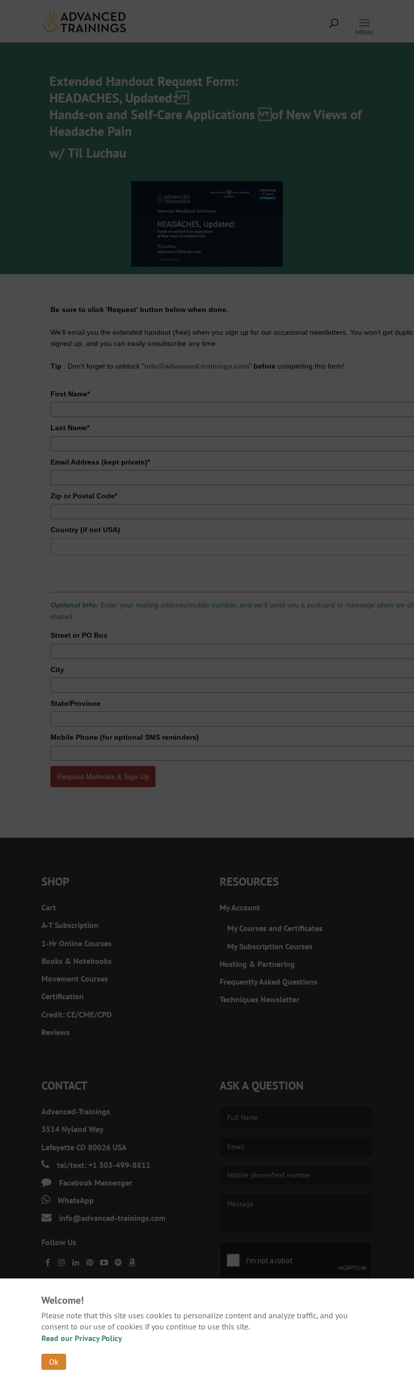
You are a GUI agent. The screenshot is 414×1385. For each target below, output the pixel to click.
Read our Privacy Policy (81, 1338)
